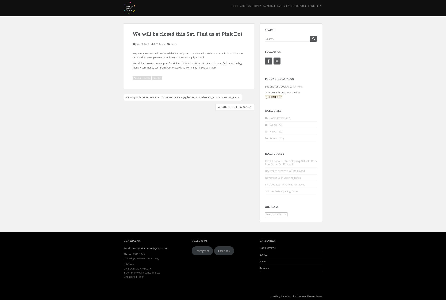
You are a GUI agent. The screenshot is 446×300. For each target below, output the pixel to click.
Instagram (202, 251)
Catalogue (269, 6)
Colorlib (294, 296)
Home (235, 6)
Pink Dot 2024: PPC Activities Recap (285, 184)
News (174, 44)
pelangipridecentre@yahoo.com (150, 248)
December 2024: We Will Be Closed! (285, 171)
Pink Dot (157, 78)
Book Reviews (278, 118)
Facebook (224, 251)
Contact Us (314, 6)
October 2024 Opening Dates (281, 191)
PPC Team (159, 44)
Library (257, 6)
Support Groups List (295, 6)
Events (273, 124)
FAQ (279, 6)
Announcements (142, 78)
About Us (245, 6)
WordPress (316, 296)
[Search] (313, 39)
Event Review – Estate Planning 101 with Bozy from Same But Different (291, 162)
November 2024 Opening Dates (283, 177)
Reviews (274, 138)
